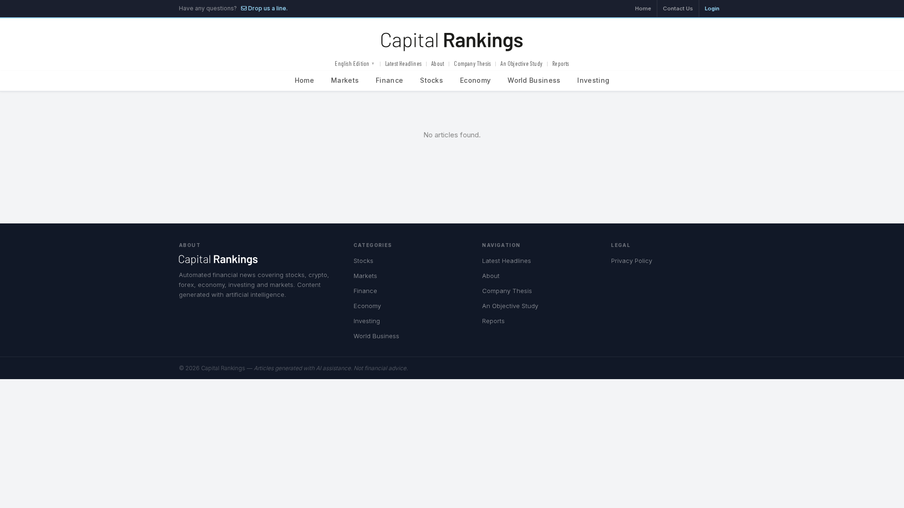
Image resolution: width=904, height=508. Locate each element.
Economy (475, 80)
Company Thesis (472, 63)
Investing (593, 80)
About (437, 63)
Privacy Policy (631, 260)
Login (712, 8)
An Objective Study (521, 63)
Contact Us (678, 8)
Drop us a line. (267, 8)
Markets (345, 80)
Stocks (431, 80)
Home (643, 8)
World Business (534, 80)
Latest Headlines (403, 63)
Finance (389, 80)
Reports (560, 63)
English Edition (355, 63)
